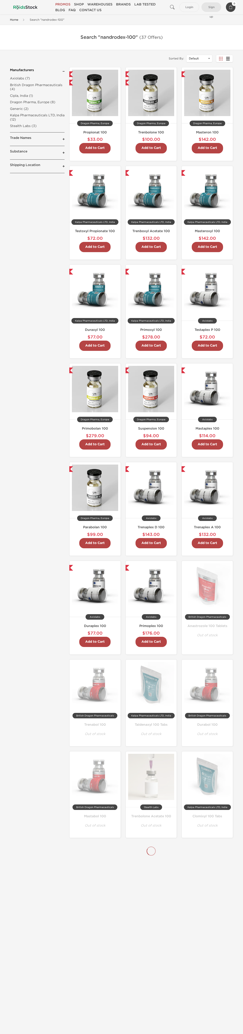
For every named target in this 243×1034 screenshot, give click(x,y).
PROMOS (62, 4)
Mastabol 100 (95, 816)
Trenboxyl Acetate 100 (151, 231)
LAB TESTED (145, 4)
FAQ (72, 10)
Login (189, 7)
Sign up (211, 8)
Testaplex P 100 (207, 330)
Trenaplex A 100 (207, 527)
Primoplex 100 (151, 626)
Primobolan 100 (95, 428)
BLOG (60, 10)
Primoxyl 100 (151, 330)
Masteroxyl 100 (207, 231)
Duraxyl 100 (95, 330)
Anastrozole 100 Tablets (207, 626)
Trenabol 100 (95, 725)
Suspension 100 (151, 428)
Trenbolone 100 (151, 132)
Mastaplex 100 (207, 428)
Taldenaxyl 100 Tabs (151, 725)
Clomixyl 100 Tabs (207, 816)
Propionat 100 (95, 132)
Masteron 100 (207, 132)
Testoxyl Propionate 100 (95, 231)
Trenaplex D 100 (151, 527)
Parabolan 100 (95, 527)
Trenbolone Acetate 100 (151, 816)
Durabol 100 (207, 725)
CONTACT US (90, 10)
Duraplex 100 (95, 626)
